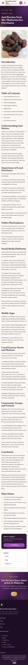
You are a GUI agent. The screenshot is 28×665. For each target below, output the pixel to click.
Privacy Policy (7, 644)
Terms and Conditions (9, 647)
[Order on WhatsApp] (20, 3)
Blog (7, 10)
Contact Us (8, 564)
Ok (14, 662)
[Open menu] (25, 3)
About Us (2, 624)
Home (2, 10)
